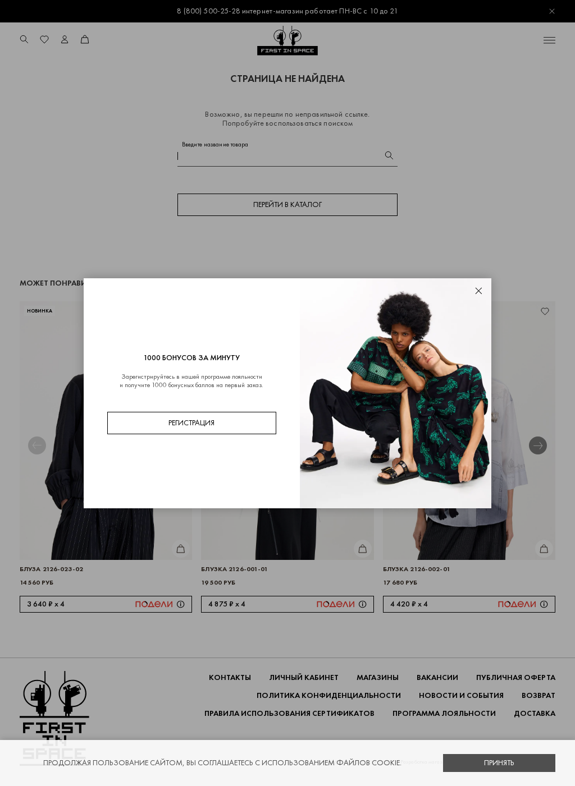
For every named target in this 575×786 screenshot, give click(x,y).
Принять (499, 762)
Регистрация (191, 423)
